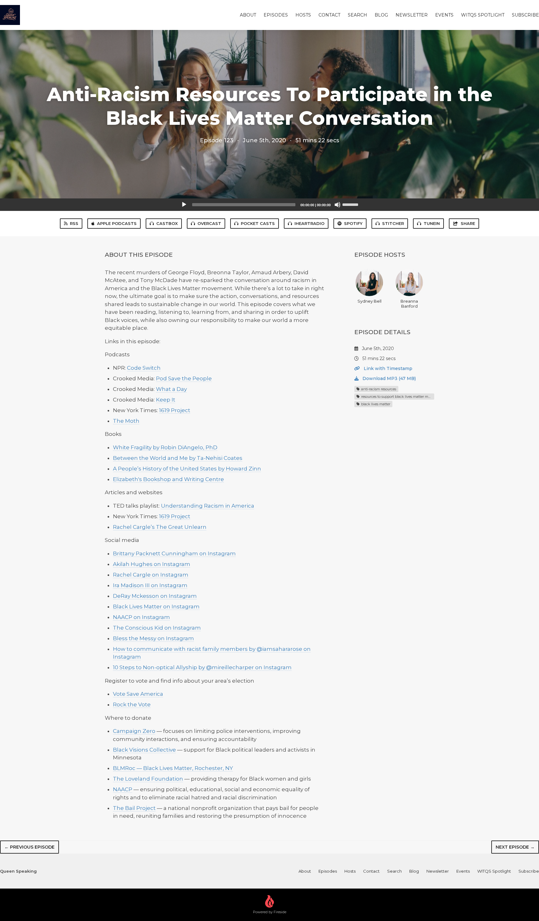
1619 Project (174, 410)
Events (444, 15)
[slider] (351, 204)
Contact (329, 15)
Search (357, 15)
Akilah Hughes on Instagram (151, 564)
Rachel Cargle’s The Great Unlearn (159, 527)
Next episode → (515, 847)
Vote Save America (138, 694)
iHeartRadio (309, 223)
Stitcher (393, 223)
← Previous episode (29, 847)
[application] (269, 204)
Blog (381, 15)
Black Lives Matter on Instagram (156, 606)
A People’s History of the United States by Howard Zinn (187, 468)
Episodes (276, 15)
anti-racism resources (378, 389)
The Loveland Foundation (148, 779)
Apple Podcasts (117, 223)
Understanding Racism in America (207, 506)
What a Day (171, 389)
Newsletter (412, 15)
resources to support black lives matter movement (397, 396)
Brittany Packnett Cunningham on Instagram (174, 553)
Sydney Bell (369, 301)
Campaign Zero (134, 731)
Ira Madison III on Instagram (150, 585)
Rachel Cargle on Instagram (150, 575)
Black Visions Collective (144, 750)
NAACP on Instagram (141, 617)
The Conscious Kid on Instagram (157, 628)
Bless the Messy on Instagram (153, 638)
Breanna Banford (409, 304)
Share (468, 223)
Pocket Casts (258, 223)
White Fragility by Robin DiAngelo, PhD (165, 447)
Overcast (209, 223)
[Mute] (337, 205)
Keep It (165, 400)
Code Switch (144, 368)
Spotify (353, 223)
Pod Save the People (184, 378)
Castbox (167, 223)
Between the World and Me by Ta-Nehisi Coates (177, 458)
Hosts (303, 15)
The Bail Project (134, 808)
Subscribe (525, 15)
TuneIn (432, 223)
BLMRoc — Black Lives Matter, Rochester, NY (173, 768)
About (248, 15)
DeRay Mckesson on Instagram (155, 596)
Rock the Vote (132, 704)
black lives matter (375, 404)
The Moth (126, 421)
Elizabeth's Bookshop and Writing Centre (168, 479)
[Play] (184, 205)
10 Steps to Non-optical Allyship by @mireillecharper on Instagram (202, 667)
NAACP (122, 789)
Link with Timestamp (387, 368)
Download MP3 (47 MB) (388, 378)
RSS (74, 223)
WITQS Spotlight (482, 15)
